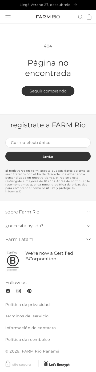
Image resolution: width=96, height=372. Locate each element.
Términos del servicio (27, 316)
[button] (80, 16)
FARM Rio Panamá (41, 351)
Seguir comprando (48, 91)
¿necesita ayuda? (24, 225)
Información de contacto (30, 327)
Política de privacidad (27, 304)
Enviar (48, 156)
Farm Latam (19, 239)
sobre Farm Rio (22, 212)
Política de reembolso (27, 339)
